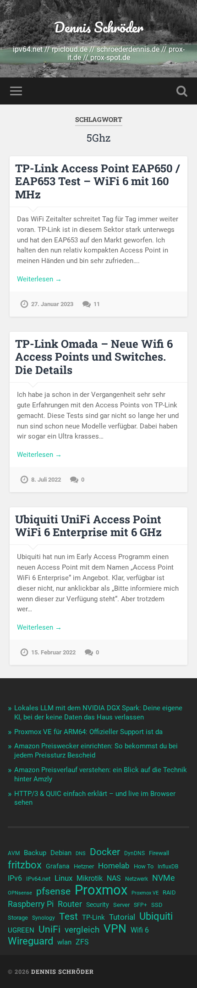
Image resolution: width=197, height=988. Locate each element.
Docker (105, 851)
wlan (64, 942)
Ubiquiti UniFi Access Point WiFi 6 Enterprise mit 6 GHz (88, 526)
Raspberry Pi (31, 904)
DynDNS (134, 853)
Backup (35, 853)
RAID (169, 892)
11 (96, 304)
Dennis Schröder (98, 27)
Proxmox (101, 889)
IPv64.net (38, 878)
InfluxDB (168, 866)
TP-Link (93, 917)
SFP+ (140, 905)
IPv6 (15, 878)
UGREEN (21, 930)
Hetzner (84, 866)
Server (121, 904)
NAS (114, 878)
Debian (60, 853)
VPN (115, 928)
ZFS (82, 942)
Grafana (58, 866)
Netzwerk (136, 879)
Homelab (114, 865)
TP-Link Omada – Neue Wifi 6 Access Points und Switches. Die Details (94, 357)
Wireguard (30, 941)
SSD (157, 904)
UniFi (49, 929)
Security (97, 904)
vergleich (82, 929)
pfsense (53, 891)
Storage (18, 917)
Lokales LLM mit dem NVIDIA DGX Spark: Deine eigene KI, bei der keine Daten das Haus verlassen (98, 712)
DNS (81, 853)
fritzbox (25, 864)
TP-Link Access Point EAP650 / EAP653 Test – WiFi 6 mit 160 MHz (97, 181)
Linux (63, 878)
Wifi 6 (140, 930)
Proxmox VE (145, 893)
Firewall (159, 853)
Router (70, 904)
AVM (14, 853)
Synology (43, 918)
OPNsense (20, 893)
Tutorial (122, 917)
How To (143, 866)
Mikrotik (90, 878)
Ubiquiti (156, 916)
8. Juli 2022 (46, 479)
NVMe (163, 878)
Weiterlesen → (39, 279)
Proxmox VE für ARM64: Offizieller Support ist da (88, 732)
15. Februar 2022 (53, 652)
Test (68, 916)
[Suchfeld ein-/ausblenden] (181, 90)
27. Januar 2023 (52, 304)
